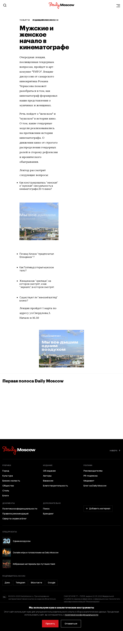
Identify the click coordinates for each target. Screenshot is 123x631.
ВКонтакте (36, 582)
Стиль (5, 490)
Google (51, 582)
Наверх (113, 450)
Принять (50, 623)
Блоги (5, 495)
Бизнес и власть (11, 480)
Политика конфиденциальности (19, 508)
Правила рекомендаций (15, 513)
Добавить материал (99, 508)
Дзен (7, 582)
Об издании (49, 470)
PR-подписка (91, 475)
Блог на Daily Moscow (95, 485)
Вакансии (48, 480)
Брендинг (48, 513)
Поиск (46, 508)
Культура (7, 475)
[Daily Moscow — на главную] (18, 450)
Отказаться (71, 623)
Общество (8, 485)
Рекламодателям (93, 470)
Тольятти (25, 20)
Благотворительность (55, 485)
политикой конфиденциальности (81, 614)
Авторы (47, 475)
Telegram (20, 582)
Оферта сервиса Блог (14, 518)
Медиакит (89, 480)
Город (5, 470)
